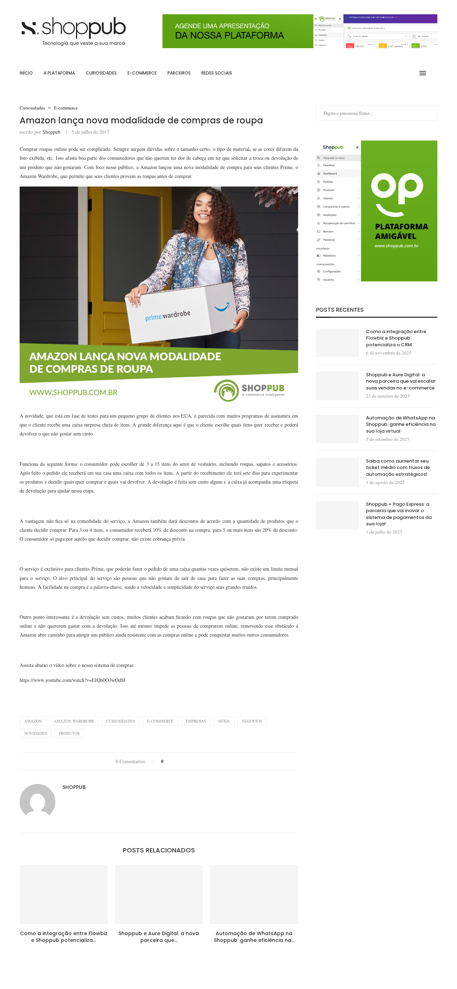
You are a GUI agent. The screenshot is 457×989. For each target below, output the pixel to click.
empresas (196, 721)
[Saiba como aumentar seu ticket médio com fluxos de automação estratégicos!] (337, 472)
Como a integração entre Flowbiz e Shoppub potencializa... (63, 937)
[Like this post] (167, 761)
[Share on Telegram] (196, 761)
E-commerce (142, 73)
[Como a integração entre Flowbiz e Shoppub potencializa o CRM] (64, 894)
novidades (35, 733)
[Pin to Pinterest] (189, 761)
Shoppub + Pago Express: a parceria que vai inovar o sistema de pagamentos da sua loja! (399, 514)
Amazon (33, 721)
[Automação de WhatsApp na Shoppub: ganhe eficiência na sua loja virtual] (254, 894)
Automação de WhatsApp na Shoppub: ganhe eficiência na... (254, 937)
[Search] (433, 73)
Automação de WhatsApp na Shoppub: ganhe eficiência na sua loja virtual (401, 424)
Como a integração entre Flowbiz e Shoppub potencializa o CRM (396, 338)
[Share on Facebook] (175, 761)
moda (224, 721)
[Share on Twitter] (182, 761)
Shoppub (51, 131)
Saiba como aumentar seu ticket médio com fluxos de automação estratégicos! (398, 467)
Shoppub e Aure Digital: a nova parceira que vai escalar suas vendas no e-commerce (401, 381)
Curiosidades (101, 73)
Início (26, 73)
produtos (69, 733)
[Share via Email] (203, 761)
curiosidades (120, 721)
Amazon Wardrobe (74, 721)
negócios (252, 721)
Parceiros (179, 73)
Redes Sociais (216, 73)
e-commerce (160, 721)
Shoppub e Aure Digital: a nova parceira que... (159, 937)
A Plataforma (59, 73)
